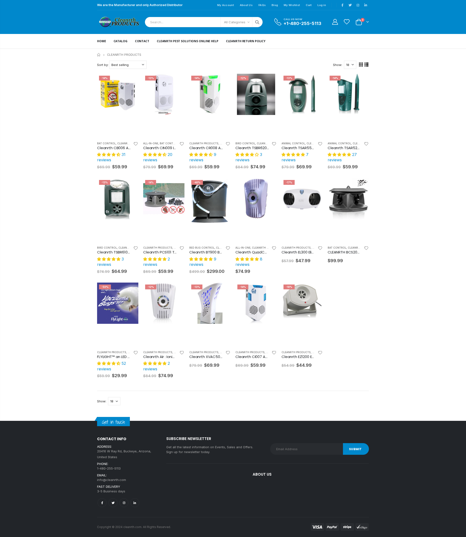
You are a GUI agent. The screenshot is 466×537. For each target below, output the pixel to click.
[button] (109, 154)
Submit (355, 449)
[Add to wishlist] (135, 143)
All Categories (234, 22)
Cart (309, 5)
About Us (246, 5)
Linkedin (134, 502)
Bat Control (106, 143)
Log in (321, 5)
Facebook (102, 502)
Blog (275, 5)
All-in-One (150, 143)
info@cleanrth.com (111, 480)
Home (99, 54)
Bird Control (245, 143)
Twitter (112, 502)
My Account (225, 5)
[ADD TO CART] (130, 81)
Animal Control (293, 143)
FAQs (262, 5)
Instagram (123, 502)
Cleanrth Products (203, 143)
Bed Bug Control (202, 247)
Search (257, 22)
